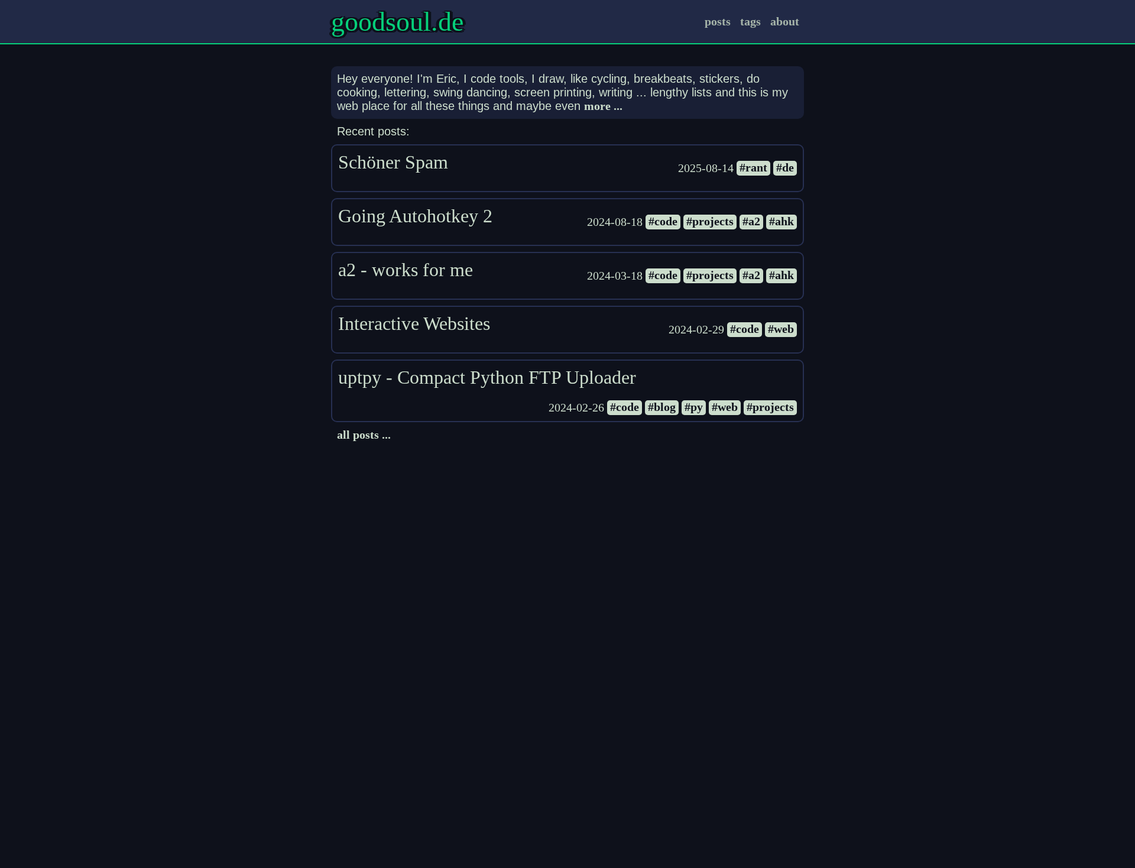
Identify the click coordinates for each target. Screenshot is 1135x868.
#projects (710, 221)
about (784, 21)
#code (662, 221)
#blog (662, 406)
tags (750, 21)
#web (781, 328)
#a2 (751, 221)
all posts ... (364, 434)
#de (785, 167)
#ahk (781, 221)
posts (718, 21)
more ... (603, 105)
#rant (753, 167)
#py (694, 406)
